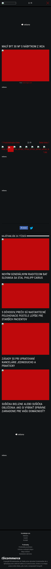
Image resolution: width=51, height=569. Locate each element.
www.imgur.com (27, 83)
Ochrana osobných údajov (25, 549)
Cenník (25, 538)
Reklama (25, 536)
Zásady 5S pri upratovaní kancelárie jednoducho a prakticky (19, 362)
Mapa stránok (25, 552)
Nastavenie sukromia (25, 554)
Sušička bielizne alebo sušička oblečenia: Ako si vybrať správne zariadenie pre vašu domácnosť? (24, 407)
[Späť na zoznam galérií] (47, 3)
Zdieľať (24, 228)
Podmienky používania (25, 547)
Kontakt (25, 540)
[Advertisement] (25, 113)
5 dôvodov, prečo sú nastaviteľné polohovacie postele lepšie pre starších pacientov (24, 315)
